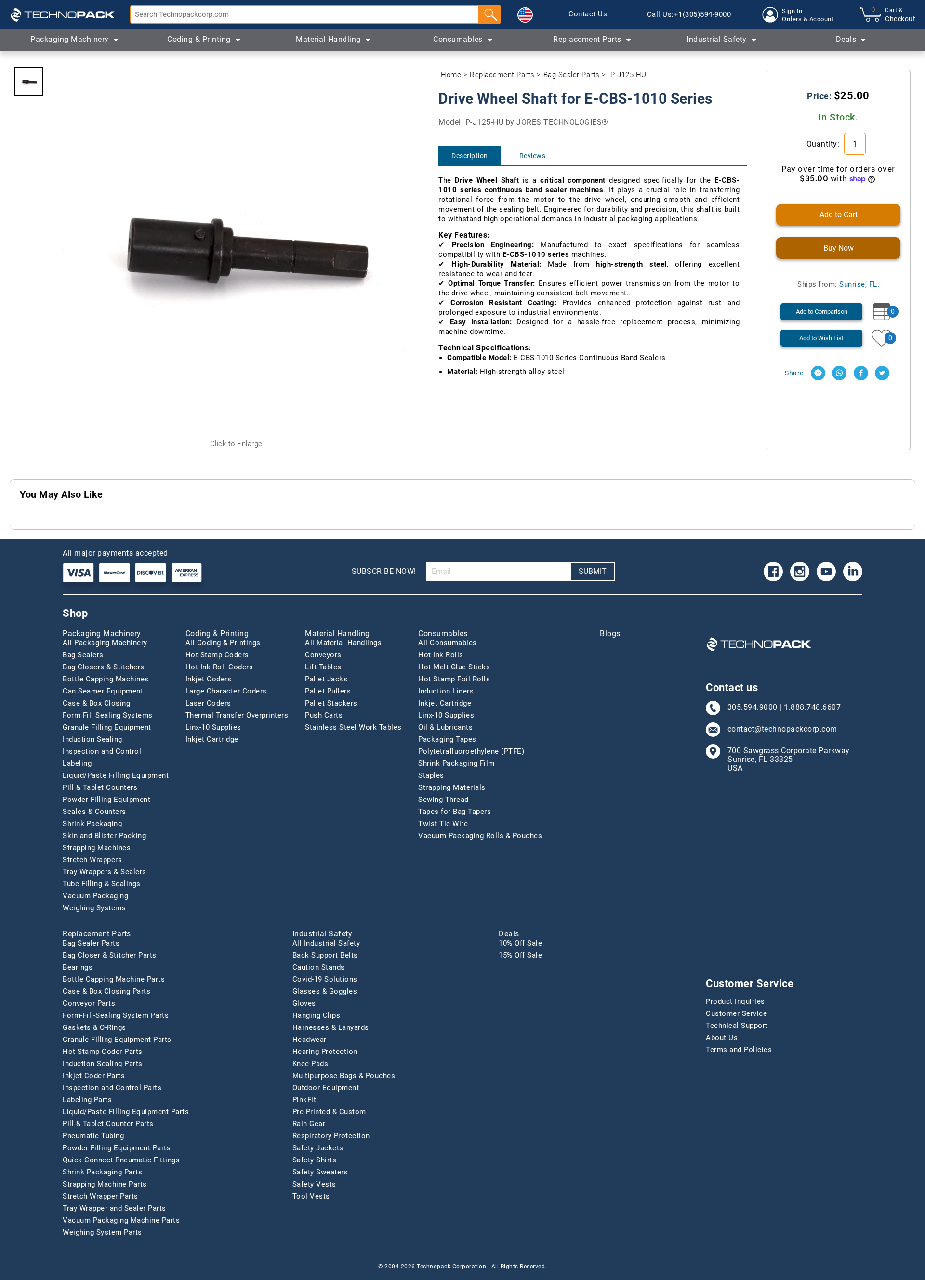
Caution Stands (318, 967)
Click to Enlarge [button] (236, 444)
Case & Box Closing (96, 703)
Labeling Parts (87, 1099)
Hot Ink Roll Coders (219, 667)
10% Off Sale (520, 943)
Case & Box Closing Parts (106, 991)
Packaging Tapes (447, 739)
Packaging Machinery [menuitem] (69, 39)
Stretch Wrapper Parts (100, 1196)
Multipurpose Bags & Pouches (344, 1075)
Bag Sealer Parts (571, 74)
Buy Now (838, 248)
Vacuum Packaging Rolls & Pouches (480, 835)
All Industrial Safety (326, 943)
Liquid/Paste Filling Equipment (116, 775)
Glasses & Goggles (324, 991)
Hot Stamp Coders (217, 655)
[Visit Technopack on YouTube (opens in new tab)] (826, 571)
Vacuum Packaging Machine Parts (121, 1220)
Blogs (610, 633)
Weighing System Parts (102, 1232)
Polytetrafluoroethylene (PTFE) (471, 751)
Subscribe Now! (384, 571)
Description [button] (469, 156)
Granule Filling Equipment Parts (117, 1039)
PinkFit (304, 1099)
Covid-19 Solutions (324, 979)
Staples (431, 775)
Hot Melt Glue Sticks (454, 667)
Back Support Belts (325, 955)
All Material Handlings (343, 643)
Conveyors (323, 655)
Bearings (77, 967)
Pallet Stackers (331, 703)
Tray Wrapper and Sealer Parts (114, 1208)
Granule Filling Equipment (107, 727)
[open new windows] (818, 373)
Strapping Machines (97, 847)
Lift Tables (323, 667)
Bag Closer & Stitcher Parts (110, 955)
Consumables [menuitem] (458, 39)
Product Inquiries (735, 1001)
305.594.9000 (752, 707)
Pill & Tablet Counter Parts (108, 1124)
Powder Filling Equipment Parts (117, 1148)
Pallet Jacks (326, 679)
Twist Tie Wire (443, 823)
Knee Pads (310, 1063)
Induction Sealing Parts (103, 1063)
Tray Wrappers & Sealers (104, 871)
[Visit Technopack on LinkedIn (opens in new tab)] (852, 571)
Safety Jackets (318, 1148)
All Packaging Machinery (105, 643)
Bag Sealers (83, 655)
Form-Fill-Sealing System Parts (116, 1015)
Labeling (77, 763)
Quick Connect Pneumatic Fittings (121, 1160)
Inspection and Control (102, 751)
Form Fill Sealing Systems (108, 715)
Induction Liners (446, 691)
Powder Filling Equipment (106, 799)
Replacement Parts (502, 74)
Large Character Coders (226, 691)
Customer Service (736, 1013)
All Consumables (447, 643)
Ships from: (838, 284)
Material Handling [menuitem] (328, 39)
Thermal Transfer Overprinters (237, 715)
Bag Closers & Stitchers (104, 667)
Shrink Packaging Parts (102, 1172)
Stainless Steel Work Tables (353, 727)
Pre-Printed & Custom (329, 1111)
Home (451, 74)
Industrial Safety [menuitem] (717, 39)
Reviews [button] (532, 156)
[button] (525, 15)
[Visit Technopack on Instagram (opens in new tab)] (799, 571)
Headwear (309, 1039)
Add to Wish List (821, 338)
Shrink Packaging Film (456, 763)
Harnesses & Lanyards (330, 1027)
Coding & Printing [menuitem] (199, 39)
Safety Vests (314, 1184)
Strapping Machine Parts (105, 1184)
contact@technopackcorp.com (782, 729)
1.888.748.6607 (812, 707)
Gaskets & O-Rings (94, 1027)
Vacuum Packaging (95, 896)
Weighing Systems (94, 908)
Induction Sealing (92, 739)
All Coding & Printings (223, 643)
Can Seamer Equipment (103, 691)
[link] (587, 14)
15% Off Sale (520, 955)
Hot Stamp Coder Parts (103, 1051)
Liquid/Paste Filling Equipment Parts (126, 1111)
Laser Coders (208, 703)
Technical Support (737, 1025)
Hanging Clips (316, 1015)
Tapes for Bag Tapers (454, 811)
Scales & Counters (94, 811)
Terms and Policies (739, 1049)
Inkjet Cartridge (211, 739)
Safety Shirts (314, 1160)
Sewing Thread (443, 799)
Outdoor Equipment (325, 1087)
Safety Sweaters (320, 1172)
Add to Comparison (821, 311)
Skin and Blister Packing (104, 835)
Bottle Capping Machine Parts (114, 979)
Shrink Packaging (92, 823)
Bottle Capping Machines (106, 679)
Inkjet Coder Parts (94, 1075)
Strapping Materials (452, 787)
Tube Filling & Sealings (102, 884)
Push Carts (324, 715)
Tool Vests (311, 1196)
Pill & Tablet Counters (100, 787)
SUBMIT (593, 571)
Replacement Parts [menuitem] (587, 39)
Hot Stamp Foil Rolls (454, 679)
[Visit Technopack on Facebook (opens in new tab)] (773, 571)
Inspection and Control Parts (112, 1087)
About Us (722, 1037)
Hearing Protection (324, 1051)
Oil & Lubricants (445, 727)
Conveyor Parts (89, 1003)
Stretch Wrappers (92, 859)
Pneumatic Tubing (93, 1136)
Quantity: (824, 143)
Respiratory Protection (331, 1136)
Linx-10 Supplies (213, 727)
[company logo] (63, 14)
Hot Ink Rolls (440, 655)
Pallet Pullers (328, 691)
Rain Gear (309, 1124)
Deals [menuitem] (846, 39)
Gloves (304, 1003)
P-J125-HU (628, 74)
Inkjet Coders (208, 679)
